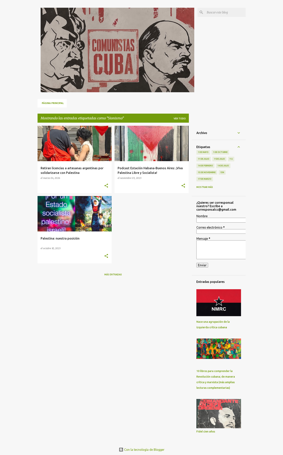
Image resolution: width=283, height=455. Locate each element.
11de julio (219, 159)
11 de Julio (203, 159)
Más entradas (113, 274)
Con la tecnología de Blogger (143, 449)
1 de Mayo (203, 152)
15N (222, 172)
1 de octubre (220, 152)
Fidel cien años (205, 431)
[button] (106, 186)
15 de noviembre (207, 172)
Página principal (53, 103)
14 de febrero (205, 165)
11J (231, 159)
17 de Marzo (204, 179)
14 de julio (223, 165)
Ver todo (180, 118)
